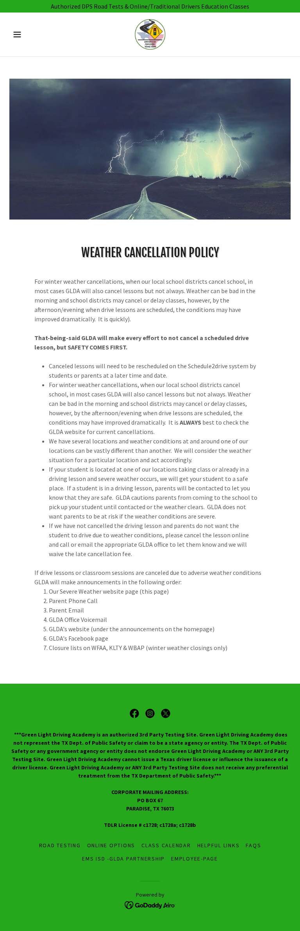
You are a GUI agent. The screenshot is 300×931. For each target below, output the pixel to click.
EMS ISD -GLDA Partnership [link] (123, 858)
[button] (30, 34)
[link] (150, 34)
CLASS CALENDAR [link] (166, 845)
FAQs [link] (253, 845)
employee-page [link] (194, 858)
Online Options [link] (111, 845)
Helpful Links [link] (218, 845)
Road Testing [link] (60, 845)
